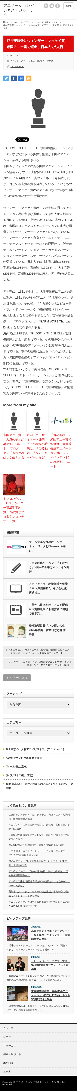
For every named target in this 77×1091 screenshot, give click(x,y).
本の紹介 (8, 1063)
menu (68, 5)
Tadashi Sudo (17, 66)
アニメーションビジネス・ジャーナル (18, 10)
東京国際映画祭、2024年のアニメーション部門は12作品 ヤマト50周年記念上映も (50, 995)
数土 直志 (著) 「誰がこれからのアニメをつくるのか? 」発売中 (39, 786)
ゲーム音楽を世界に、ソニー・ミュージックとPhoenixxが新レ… (48, 546)
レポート (8, 1036)
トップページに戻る (17, 677)
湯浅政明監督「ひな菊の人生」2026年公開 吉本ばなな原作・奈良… (48, 630)
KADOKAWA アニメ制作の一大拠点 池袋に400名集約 (36, 845)
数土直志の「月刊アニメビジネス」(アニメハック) (35, 749)
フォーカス (9, 1045)
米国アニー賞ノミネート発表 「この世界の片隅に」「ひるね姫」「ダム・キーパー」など (37, 446)
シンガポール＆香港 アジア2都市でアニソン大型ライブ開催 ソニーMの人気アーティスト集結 (39, 663)
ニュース (39, 22)
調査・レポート (12, 1054)
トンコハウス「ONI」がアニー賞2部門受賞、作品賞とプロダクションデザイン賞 (13, 510)
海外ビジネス (51, 22)
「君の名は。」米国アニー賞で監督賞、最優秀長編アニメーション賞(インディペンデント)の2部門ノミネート (60, 450)
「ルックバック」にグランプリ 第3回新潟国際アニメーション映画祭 (50, 965)
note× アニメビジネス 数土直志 (24, 758)
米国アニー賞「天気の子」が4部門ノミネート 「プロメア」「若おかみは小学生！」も (13, 446)
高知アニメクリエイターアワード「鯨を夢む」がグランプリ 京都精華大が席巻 (50, 934)
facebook (57, 5)
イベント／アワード (24, 22)
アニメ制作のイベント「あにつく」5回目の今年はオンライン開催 (49, 567)
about (6, 1071)
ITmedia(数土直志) (16, 766)
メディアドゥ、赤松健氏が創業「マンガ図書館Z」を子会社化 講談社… (49, 588)
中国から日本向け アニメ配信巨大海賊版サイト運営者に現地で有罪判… (48, 609)
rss (46, 5)
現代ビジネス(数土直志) (19, 775)
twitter (51, 5)
